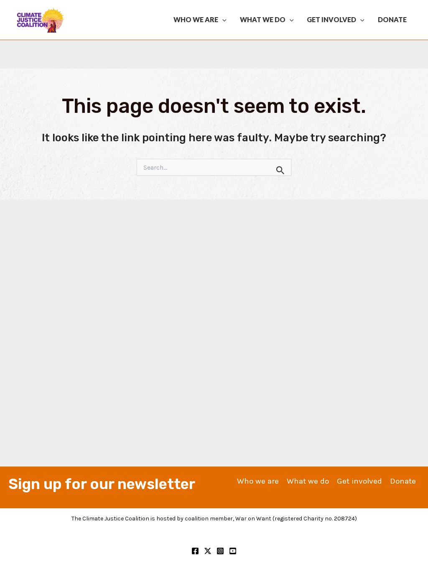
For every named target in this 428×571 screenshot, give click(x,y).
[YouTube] (233, 551)
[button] (222, 19)
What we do (262, 19)
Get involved (331, 19)
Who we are (195, 19)
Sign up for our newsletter (101, 484)
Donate (392, 19)
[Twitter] (207, 551)
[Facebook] (195, 551)
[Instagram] (220, 551)
